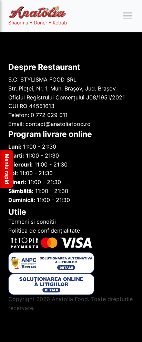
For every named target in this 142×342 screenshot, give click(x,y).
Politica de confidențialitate (44, 230)
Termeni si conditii (32, 221)
